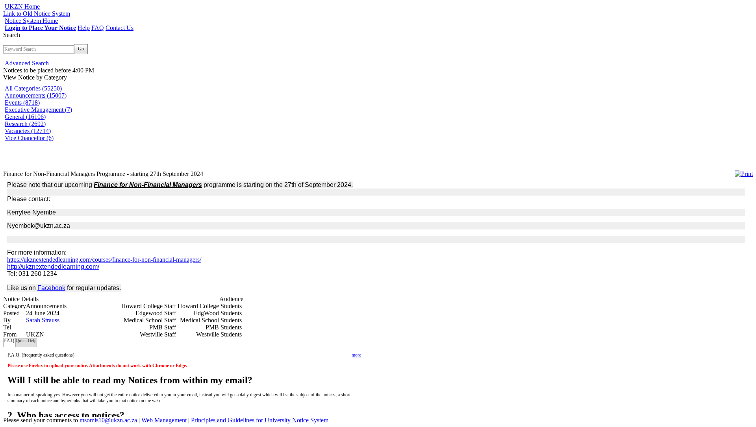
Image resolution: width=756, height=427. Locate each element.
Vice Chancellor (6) (29, 138)
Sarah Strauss (42, 320)
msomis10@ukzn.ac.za (108, 420)
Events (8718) (22, 102)
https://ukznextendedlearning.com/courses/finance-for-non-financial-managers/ (104, 259)
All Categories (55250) (33, 88)
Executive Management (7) (38, 109)
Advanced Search (27, 63)
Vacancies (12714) (28, 131)
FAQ (97, 27)
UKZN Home (22, 6)
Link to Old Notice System (36, 13)
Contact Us (119, 27)
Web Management (164, 420)
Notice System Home (31, 20)
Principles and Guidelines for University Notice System (259, 420)
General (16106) (25, 116)
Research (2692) (25, 123)
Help (84, 27)
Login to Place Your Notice (40, 27)
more (356, 355)
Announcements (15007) (36, 95)
